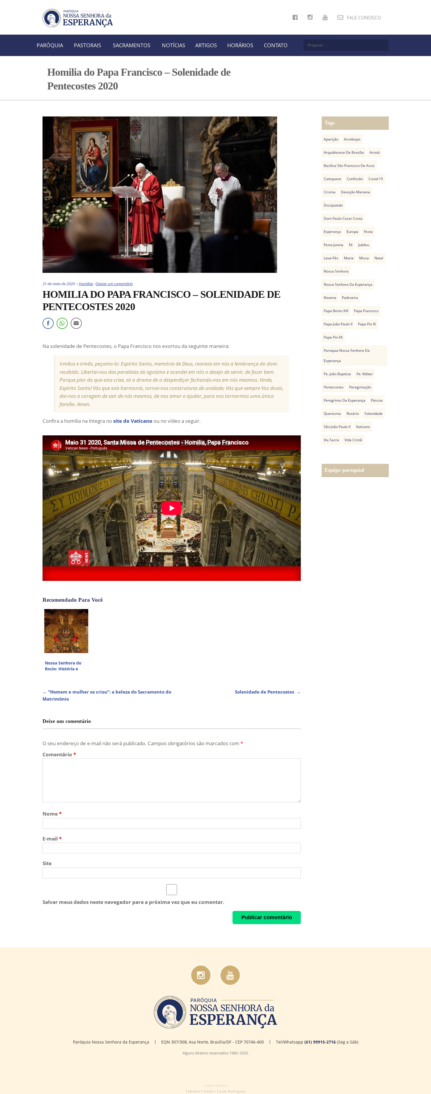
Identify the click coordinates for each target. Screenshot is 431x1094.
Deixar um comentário (114, 283)
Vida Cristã (353, 439)
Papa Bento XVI (336, 310)
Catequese (332, 178)
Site (47, 863)
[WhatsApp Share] (62, 323)
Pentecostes (334, 387)
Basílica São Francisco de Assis (349, 165)
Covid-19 (376, 178)
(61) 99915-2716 (320, 1042)
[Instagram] (201, 975)
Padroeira (350, 297)
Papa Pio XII (333, 337)
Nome (52, 813)
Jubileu (363, 244)
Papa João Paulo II (338, 324)
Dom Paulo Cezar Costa (343, 218)
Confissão (355, 178)
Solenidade (373, 413)
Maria (349, 258)
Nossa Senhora (336, 271)
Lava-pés (331, 258)
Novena (330, 297)
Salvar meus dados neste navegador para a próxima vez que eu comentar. (133, 902)
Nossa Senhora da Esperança (348, 284)
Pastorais (87, 45)
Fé (351, 244)
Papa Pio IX (367, 324)
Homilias (86, 283)
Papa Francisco (366, 310)
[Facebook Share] (48, 323)
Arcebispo (352, 139)
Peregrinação (360, 387)
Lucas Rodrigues (231, 1091)
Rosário (353, 413)
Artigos (206, 45)
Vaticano (363, 426)
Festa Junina (333, 244)
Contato (276, 45)
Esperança (332, 231)
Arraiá (374, 152)
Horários (240, 45)
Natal (378, 258)
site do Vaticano (132, 420)
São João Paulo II (337, 426)
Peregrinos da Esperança (344, 400)
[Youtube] (230, 975)
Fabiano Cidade (199, 1091)
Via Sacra (331, 439)
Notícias (173, 45)
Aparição (331, 139)
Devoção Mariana (355, 192)
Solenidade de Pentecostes (268, 692)
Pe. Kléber (365, 373)
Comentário (59, 754)
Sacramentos (131, 45)
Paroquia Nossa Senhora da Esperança (347, 355)
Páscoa (377, 400)
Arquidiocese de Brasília (344, 152)
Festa (368, 231)
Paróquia (50, 45)
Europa (352, 231)
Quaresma (332, 413)
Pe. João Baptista (337, 373)
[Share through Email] (76, 323)
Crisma (329, 192)
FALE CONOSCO (363, 17)
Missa (364, 258)
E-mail (52, 838)
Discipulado (333, 205)
